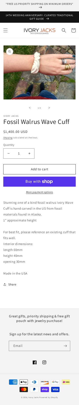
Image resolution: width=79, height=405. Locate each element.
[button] (5, 30)
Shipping (8, 137)
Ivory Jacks (34, 397)
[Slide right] (49, 108)
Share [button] (12, 284)
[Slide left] (30, 108)
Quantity (8, 145)
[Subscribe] (65, 346)
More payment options (39, 192)
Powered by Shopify (48, 397)
